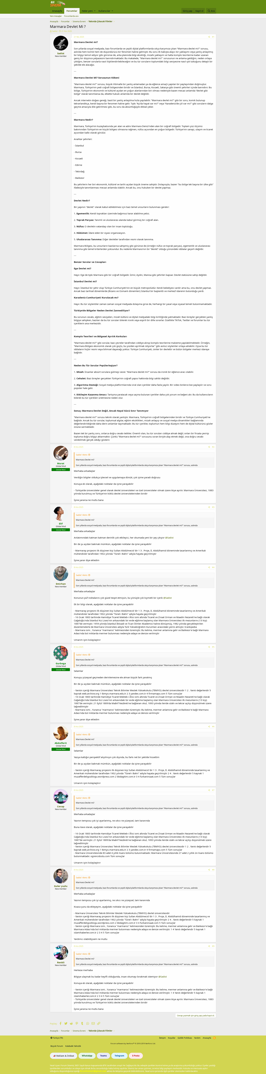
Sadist (55, 31)
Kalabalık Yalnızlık (73, 1046)
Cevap (60, 806)
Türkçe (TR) (57, 1037)
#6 (213, 726)
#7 (213, 790)
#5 (213, 647)
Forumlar (71, 10)
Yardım (197, 1037)
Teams (103, 1055)
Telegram (119, 1055)
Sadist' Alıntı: (81, 454)
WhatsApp (87, 1055)
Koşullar (171, 1037)
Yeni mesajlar (56, 16)
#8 (213, 869)
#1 (213, 37)
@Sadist (169, 537)
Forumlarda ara (71, 16)
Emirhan (61, 583)
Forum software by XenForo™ (133, 1043)
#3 (213, 507)
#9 (213, 946)
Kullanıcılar (104, 10)
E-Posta (135, 1055)
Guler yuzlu (60, 886)
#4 (213, 567)
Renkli (60, 962)
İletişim (162, 1037)
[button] (94, 11)
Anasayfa (57, 10)
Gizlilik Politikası (185, 1037)
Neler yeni (87, 10)
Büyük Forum (56, 1046)
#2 (213, 447)
